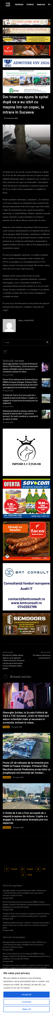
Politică (6, 727)
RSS (44, 869)
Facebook (14, 869)
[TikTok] (23, 875)
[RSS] (38, 869)
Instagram (30, 869)
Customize (26, 1002)
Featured (6, 777)
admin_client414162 (26, 320)
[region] (26, 992)
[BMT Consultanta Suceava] (26, 587)
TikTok (29, 875)
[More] (36, 161)
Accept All (26, 994)
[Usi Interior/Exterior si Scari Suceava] (26, 624)
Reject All (26, 1009)
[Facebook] (6, 869)
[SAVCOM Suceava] (26, 498)
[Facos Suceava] (26, 541)
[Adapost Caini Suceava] (26, 452)
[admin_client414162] (9, 325)
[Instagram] (22, 869)
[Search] (47, 342)
